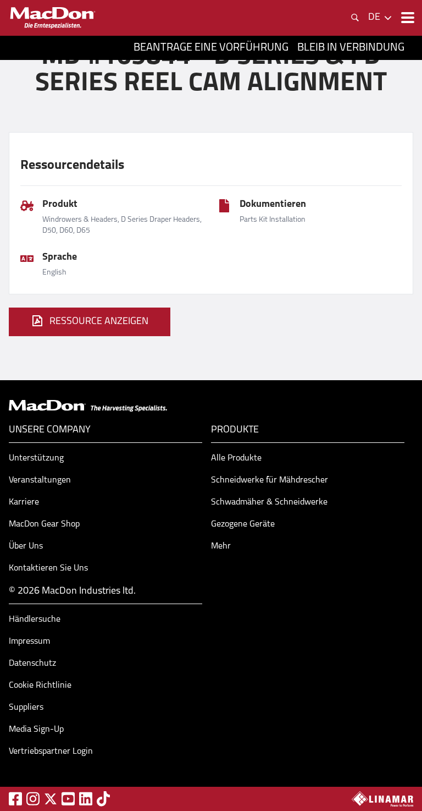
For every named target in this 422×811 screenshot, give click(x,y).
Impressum (29, 641)
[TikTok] (103, 798)
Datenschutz (32, 663)
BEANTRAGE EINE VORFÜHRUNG (211, 47)
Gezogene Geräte (243, 524)
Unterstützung (36, 458)
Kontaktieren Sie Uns (48, 568)
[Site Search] (355, 17)
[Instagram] (33, 798)
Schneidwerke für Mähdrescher (269, 480)
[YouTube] (68, 798)
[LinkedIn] (85, 798)
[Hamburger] (406, 17)
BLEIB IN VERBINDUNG (350, 47)
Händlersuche (34, 619)
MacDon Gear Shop (44, 524)
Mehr (221, 546)
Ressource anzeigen (98, 322)
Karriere (24, 502)
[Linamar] (382, 799)
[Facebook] (15, 798)
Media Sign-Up (36, 729)
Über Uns (26, 546)
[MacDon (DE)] (53, 18)
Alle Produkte (236, 458)
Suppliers (26, 707)
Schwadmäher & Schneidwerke (269, 502)
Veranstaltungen (40, 480)
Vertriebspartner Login (51, 751)
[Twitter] (50, 798)
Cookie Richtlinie (40, 685)
